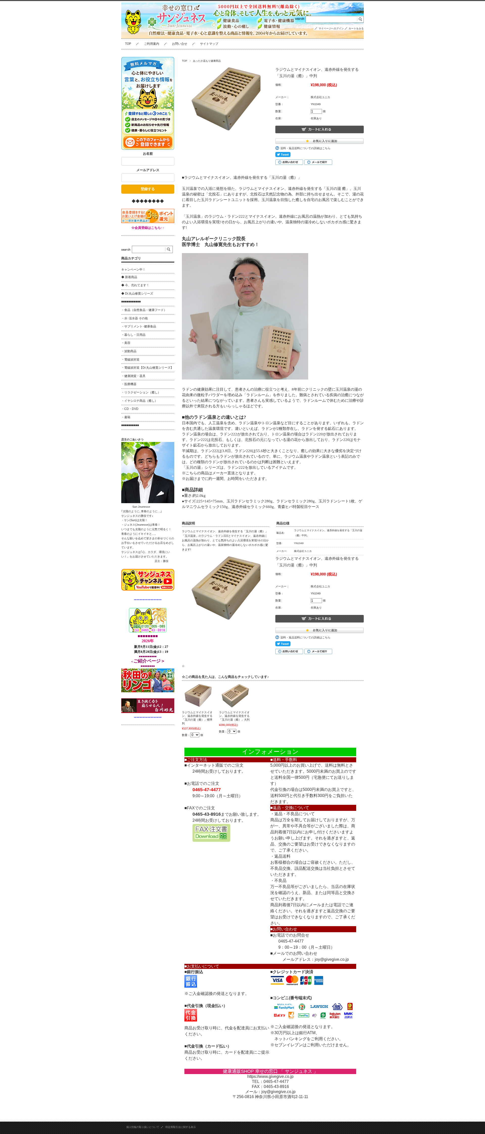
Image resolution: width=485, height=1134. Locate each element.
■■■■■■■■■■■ (131, 301)
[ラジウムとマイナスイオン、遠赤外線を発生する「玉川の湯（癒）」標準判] (198, 695)
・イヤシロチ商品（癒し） (139, 401)
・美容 (125, 343)
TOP (128, 44)
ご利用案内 (151, 44)
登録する (148, 189)
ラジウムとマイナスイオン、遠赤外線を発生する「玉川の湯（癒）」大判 (234, 716)
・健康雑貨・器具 (133, 376)
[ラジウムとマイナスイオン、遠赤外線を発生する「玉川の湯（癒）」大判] (235, 695)
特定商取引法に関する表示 (180, 1127)
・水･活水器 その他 (134, 318)
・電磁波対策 (130, 359)
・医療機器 (128, 384)
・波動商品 (128, 351)
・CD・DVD (129, 409)
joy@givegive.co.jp (332, 959)
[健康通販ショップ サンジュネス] (134, 38)
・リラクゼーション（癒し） (141, 392)
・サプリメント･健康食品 (138, 326)
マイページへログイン (331, 28)
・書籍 (125, 417)
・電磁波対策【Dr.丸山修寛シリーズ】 (147, 367)
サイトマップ (209, 44)
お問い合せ (179, 44)
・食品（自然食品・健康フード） (144, 310)
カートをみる (356, 28)
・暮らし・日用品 (133, 335)
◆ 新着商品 (129, 277)
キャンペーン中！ (133, 269)
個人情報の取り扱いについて (142, 1127)
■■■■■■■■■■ (130, 425)
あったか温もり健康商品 (207, 60)
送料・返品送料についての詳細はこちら (305, 148)
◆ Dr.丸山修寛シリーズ (137, 293)
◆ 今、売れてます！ (135, 285)
